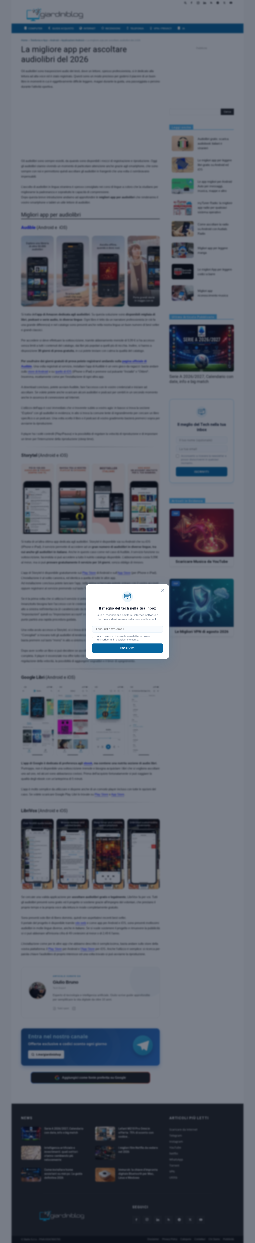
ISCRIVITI (127, 648)
